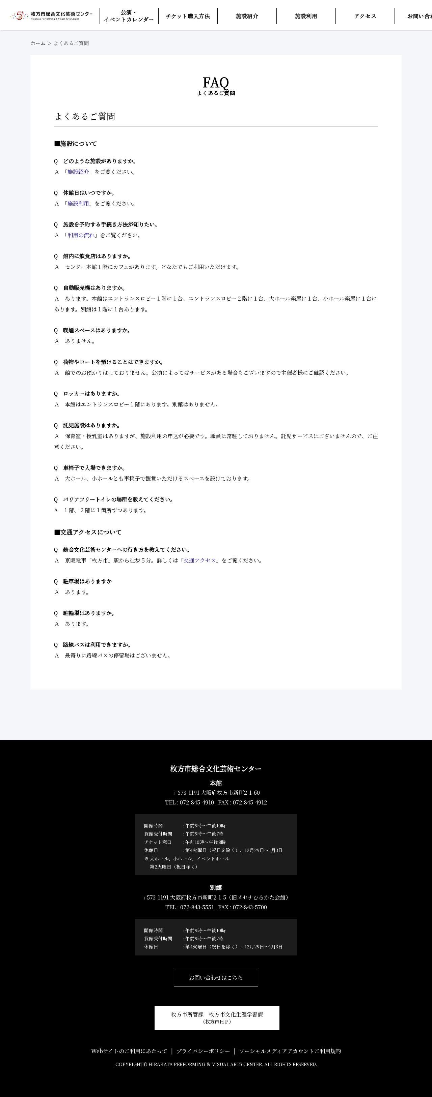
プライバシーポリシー (203, 1051)
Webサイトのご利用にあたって (129, 1051)
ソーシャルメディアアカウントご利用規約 (290, 1051)
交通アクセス (200, 560)
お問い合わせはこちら (216, 977)
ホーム (38, 43)
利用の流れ (81, 235)
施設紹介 (78, 172)
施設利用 (78, 203)
